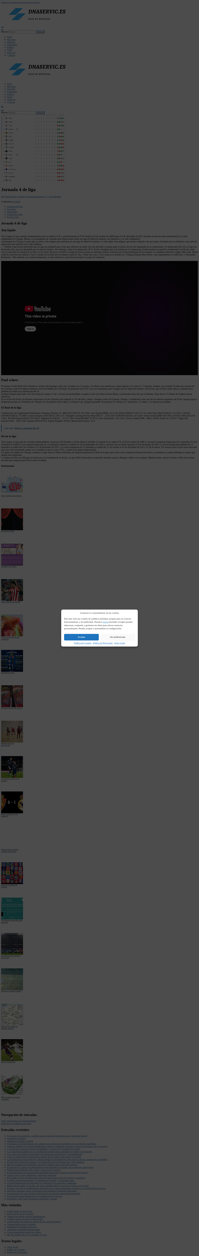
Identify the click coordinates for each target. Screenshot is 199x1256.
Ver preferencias (117, 637)
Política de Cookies (82, 643)
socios (106, 622)
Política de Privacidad (103, 643)
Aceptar (81, 637)
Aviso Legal (119, 643)
